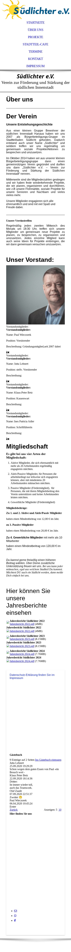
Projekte (35, 37)
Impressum (35, 66)
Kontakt (35, 59)
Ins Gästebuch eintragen (48, 759)
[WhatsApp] (15, 915)
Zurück (14, 809)
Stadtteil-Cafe (35, 44)
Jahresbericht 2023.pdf (22, 639)
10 (60, 809)
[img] (35, 9)
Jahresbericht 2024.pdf (22, 654)
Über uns (35, 30)
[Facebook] (15, 920)
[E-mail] (15, 910)
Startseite (35, 22)
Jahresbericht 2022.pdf (22, 624)
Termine (36, 51)
